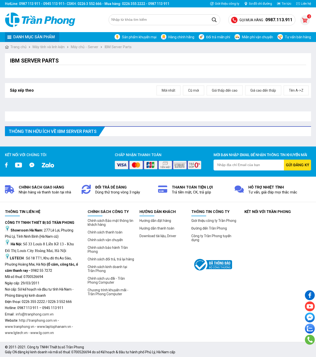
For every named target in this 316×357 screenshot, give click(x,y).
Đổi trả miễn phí (218, 37)
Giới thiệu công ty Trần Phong (213, 221)
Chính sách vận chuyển (105, 240)
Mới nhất (168, 90)
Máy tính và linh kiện (49, 47)
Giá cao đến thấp (263, 90)
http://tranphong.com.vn (38, 320)
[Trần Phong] (42, 19)
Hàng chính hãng (181, 37)
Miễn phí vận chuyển (257, 37)
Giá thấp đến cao (224, 90)
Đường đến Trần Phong (209, 228)
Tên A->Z (296, 90)
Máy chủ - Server (84, 47)
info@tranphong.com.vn (35, 314)
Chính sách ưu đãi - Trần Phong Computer (106, 280)
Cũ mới (193, 90)
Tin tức (286, 3)
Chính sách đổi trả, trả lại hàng (111, 259)
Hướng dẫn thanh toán (156, 228)
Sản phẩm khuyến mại (139, 37)
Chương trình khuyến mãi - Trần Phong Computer (108, 292)
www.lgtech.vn (16, 333)
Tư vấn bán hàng (298, 37)
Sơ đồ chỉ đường (260, 3)
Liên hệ (306, 3)
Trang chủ (18, 47)
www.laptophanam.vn (54, 327)
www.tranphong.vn (19, 327)
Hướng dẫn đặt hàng (155, 221)
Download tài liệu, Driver (157, 236)
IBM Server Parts (118, 47)
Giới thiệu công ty (227, 3)
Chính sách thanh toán (105, 232)
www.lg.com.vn (42, 333)
